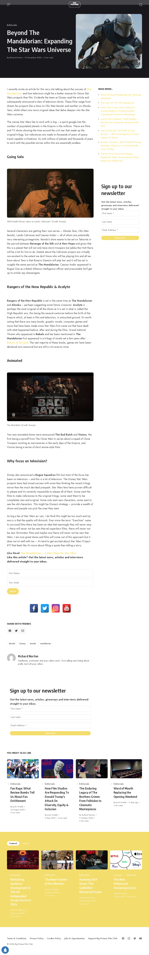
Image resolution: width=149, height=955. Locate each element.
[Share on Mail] (23, 631)
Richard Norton (16, 57)
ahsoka (12, 643)
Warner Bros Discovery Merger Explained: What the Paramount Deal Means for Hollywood (120, 157)
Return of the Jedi (17, 343)
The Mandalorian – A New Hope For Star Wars (48, 553)
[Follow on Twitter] (134, 938)
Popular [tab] (25, 843)
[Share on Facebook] (10, 631)
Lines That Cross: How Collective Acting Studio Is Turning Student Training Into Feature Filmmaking (118, 111)
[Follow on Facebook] (123, 938)
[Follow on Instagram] (129, 938)
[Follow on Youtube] (140, 938)
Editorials (12, 25)
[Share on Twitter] (16, 631)
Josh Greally (18, 806)
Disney (22, 643)
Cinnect (118, 875)
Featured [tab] (13, 843)
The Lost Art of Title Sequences (117, 102)
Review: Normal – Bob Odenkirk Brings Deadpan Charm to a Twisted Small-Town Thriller (121, 145)
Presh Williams (19, 910)
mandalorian (45, 643)
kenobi (33, 643)
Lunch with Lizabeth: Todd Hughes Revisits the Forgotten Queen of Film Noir (120, 122)
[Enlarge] (89, 172)
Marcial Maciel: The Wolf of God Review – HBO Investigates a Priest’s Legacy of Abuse (120, 134)
